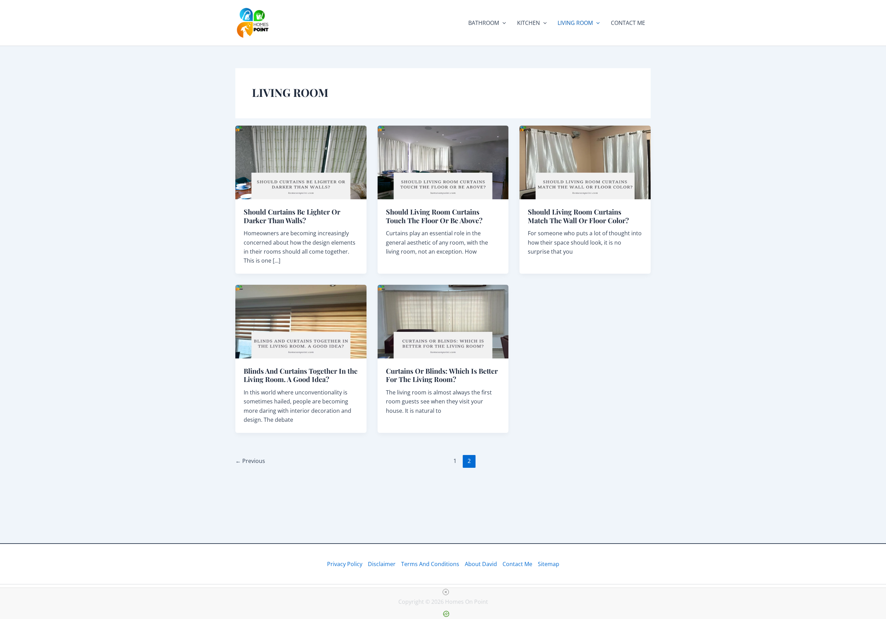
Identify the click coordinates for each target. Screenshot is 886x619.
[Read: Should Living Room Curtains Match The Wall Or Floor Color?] (585, 162)
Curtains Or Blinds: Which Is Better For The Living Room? (442, 375)
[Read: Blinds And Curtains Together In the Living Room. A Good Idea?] (301, 321)
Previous (250, 461)
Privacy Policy (344, 564)
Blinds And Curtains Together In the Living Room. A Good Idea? (301, 375)
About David (481, 564)
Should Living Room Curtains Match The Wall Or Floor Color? (578, 216)
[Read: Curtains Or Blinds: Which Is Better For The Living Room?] (443, 321)
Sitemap (548, 564)
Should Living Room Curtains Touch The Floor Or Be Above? (434, 216)
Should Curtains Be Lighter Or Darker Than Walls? (292, 216)
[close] (446, 592)
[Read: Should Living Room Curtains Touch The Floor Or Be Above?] (443, 162)
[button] (502, 23)
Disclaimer (382, 564)
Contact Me (517, 564)
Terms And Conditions (430, 564)
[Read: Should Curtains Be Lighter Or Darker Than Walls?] (301, 162)
